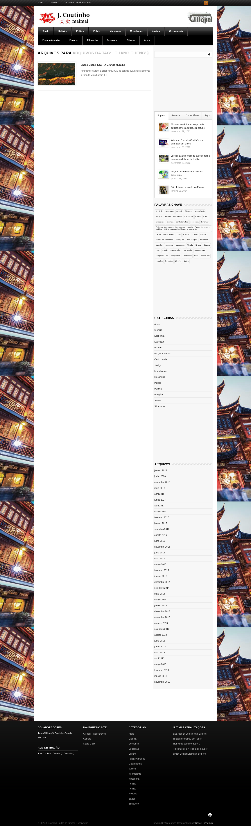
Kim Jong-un (192, 240)
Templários (175, 256)
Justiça (156, 31)
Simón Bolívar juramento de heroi (189, 754)
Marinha (159, 245)
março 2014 (160, 599)
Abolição (159, 211)
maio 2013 (159, 652)
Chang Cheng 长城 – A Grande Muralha (103, 65)
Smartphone (199, 250)
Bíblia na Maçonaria (173, 216)
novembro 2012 (162, 682)
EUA (179, 234)
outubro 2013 (161, 623)
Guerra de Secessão (164, 240)
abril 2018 (159, 494)
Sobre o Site (89, 743)
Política (80, 31)
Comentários (192, 115)
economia (194, 222)
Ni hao (198, 245)
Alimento (188, 211)
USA (196, 256)
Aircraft (179, 211)
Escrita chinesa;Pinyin (165, 234)
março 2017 (160, 511)
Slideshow (159, 406)
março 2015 (160, 564)
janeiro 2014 (160, 605)
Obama (207, 245)
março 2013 (160, 664)
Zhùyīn (178, 261)
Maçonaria (115, 31)
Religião (62, 31)
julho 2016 (159, 541)
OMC (158, 250)
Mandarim (204, 240)
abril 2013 (159, 658)
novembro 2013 (162, 617)
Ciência (131, 40)
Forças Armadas (51, 40)
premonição (175, 250)
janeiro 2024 (160, 470)
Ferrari (195, 234)
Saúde (45, 31)
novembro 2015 (162, 547)
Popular (161, 115)
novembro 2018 (162, 482)
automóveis (200, 211)
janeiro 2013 (160, 676)
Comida (170, 222)
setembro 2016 (161, 529)
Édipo (186, 261)
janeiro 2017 (160, 523)
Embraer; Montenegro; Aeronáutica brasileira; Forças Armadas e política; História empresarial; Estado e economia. (183, 228)
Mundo (190, 245)
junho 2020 (160, 476)
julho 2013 (159, 641)
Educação (92, 40)
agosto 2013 (160, 635)
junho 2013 (160, 646)
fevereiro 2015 (161, 570)
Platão (165, 250)
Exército (186, 234)
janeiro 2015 (160, 576)
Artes (147, 40)
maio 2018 (159, 488)
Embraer (204, 222)
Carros (198, 216)
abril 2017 (159, 505)
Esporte (73, 40)
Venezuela (205, 256)
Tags (207, 115)
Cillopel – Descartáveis (78, 3)
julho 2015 (159, 552)
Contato (54, 3)
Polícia (96, 31)
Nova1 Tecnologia (204, 823)
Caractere (188, 216)
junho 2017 (160, 500)
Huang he (180, 240)
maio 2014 (159, 594)
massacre (169, 245)
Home (40, 3)
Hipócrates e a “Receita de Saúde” (190, 749)
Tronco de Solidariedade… (186, 743)
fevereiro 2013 (161, 670)
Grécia (203, 234)
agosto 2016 (160, 535)
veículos (159, 261)
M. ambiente (136, 31)
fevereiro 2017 (161, 517)
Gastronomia (176, 31)
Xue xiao (169, 261)
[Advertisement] (183, 85)
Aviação (159, 216)
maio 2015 (159, 558)
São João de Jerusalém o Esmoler (188, 187)
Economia (112, 40)
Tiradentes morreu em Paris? (187, 739)
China (205, 216)
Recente (175, 115)
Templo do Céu (162, 256)
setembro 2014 (161, 588)
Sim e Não (187, 250)
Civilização (160, 222)
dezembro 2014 (162, 582)
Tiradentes (187, 256)
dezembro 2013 (162, 611)
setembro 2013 (161, 629)
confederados (182, 222)
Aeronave (170, 211)
